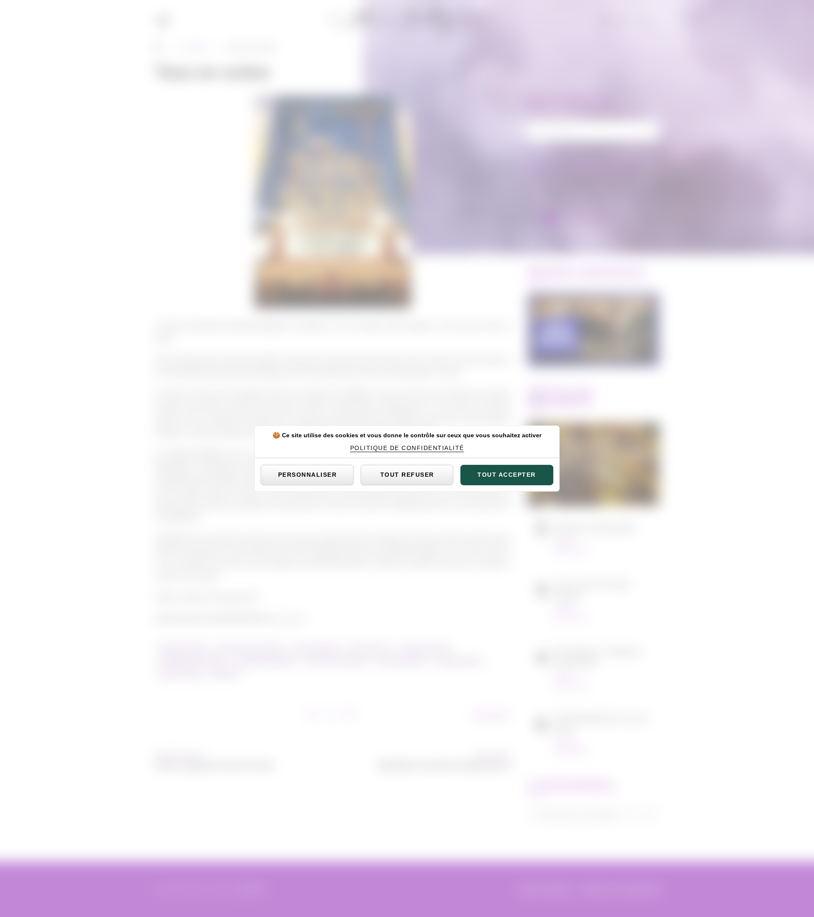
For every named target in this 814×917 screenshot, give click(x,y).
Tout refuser (407, 474)
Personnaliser (307, 474)
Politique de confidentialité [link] (407, 448)
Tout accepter (506, 474)
